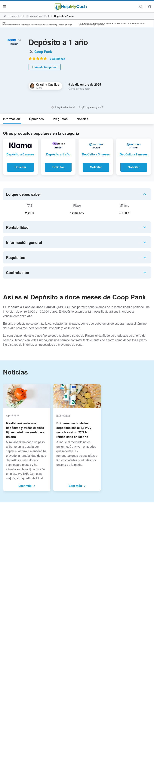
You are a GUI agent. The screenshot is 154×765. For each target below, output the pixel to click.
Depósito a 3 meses (96, 154)
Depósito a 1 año (58, 154)
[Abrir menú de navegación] (4, 6)
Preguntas (60, 119)
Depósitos (16, 16)
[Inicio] (71, 6)
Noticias (82, 119)
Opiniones (36, 119)
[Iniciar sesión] (149, 6)
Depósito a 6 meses (20, 154)
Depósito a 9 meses (134, 154)
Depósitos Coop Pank (38, 16)
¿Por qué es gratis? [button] (92, 107)
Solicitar (20, 167)
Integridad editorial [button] (64, 107)
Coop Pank (43, 51)
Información (11, 119)
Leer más (25, 485)
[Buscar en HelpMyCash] (141, 6)
